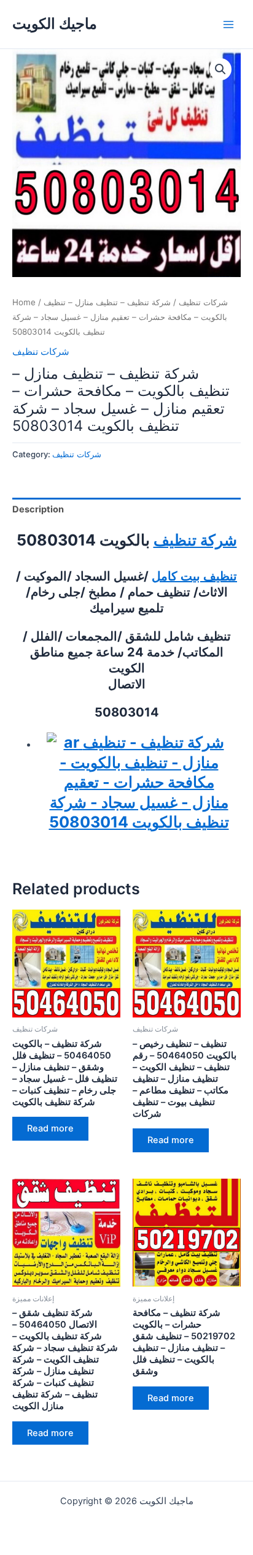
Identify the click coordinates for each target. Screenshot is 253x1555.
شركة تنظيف (195, 540)
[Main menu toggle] (228, 24)
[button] (220, 69)
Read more (50, 1128)
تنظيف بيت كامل (194, 576)
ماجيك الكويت (54, 23)
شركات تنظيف (203, 302)
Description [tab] (38, 509)
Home (24, 302)
